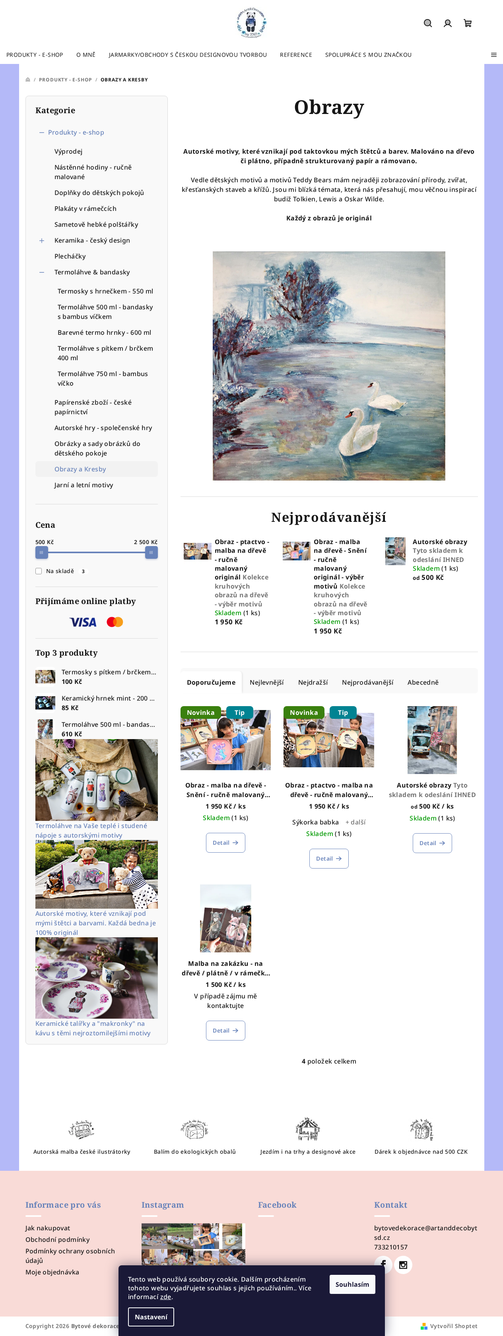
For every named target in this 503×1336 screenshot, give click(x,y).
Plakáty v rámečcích (85, 208)
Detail (221, 842)
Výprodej (68, 151)
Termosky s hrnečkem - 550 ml (105, 291)
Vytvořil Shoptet (454, 1326)
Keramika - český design (92, 240)
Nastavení (151, 1317)
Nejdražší (313, 682)
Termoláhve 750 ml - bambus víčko (103, 378)
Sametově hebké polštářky (96, 224)
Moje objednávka (52, 1272)
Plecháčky (70, 256)
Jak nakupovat (47, 1228)
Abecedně (423, 682)
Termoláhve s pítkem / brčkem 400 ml (105, 353)
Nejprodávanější (367, 682)
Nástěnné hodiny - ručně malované (93, 172)
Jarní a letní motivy (83, 485)
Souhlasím (352, 1284)
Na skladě (65, 571)
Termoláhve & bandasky (92, 272)
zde (165, 1296)
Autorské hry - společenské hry (103, 427)
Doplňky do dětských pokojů (99, 192)
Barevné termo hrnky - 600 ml (104, 332)
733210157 (391, 1247)
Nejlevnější (267, 682)
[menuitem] (35, 55)
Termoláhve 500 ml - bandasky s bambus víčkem (105, 312)
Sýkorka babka (315, 822)
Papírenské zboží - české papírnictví (93, 407)
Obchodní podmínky (57, 1239)
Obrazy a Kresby (80, 469)
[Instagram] (403, 1265)
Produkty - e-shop (76, 132)
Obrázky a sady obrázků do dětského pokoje (97, 448)
